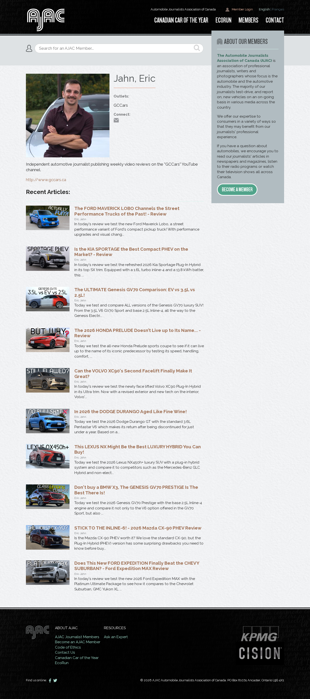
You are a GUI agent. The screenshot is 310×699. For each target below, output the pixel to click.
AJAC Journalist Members (77, 637)
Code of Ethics (68, 647)
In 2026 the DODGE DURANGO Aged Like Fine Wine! (130, 411)
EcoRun (224, 20)
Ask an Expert (116, 637)
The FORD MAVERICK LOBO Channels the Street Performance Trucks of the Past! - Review (126, 211)
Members (248, 20)
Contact (275, 20)
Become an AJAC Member (77, 642)
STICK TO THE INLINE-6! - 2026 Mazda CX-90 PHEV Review (138, 527)
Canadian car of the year (181, 20)
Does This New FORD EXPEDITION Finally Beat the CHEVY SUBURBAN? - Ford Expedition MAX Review (136, 565)
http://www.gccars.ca (46, 179)
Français (278, 9)
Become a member (237, 189)
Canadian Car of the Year (77, 658)
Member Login (242, 9)
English (264, 9)
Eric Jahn (80, 219)
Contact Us (65, 652)
